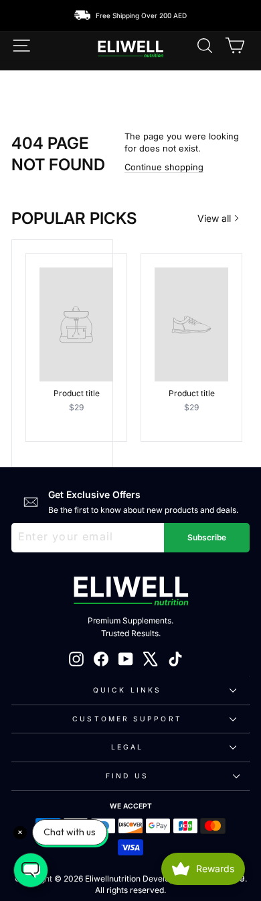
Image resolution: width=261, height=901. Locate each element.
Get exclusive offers (94, 494)
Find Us (127, 776)
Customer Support (126, 719)
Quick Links (127, 690)
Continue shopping (163, 167)
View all (214, 218)
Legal (127, 747)
